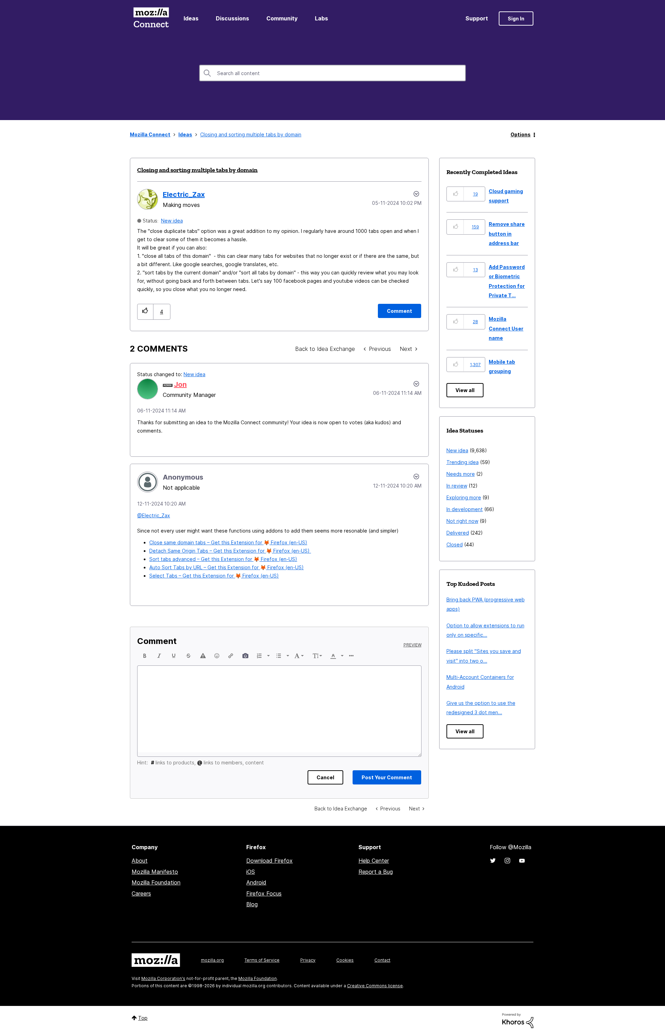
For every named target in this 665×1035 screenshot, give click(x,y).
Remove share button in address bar (507, 233)
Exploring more (463, 497)
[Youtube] (522, 860)
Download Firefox (269, 860)
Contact (382, 960)
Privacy (308, 960)
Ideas (191, 18)
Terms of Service (262, 960)
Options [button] (521, 134)
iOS (250, 871)
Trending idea (462, 462)
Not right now (462, 521)
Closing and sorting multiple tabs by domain (197, 170)
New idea (172, 221)
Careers (141, 893)
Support (477, 18)
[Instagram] (507, 860)
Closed (454, 544)
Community (282, 18)
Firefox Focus (264, 893)
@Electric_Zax (153, 515)
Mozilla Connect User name (506, 328)
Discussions (232, 18)
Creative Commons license (375, 985)
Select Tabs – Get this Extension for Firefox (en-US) (214, 576)
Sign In (516, 18)
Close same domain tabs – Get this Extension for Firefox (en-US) (228, 542)
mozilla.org (212, 960)
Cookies (345, 960)
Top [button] (143, 1018)
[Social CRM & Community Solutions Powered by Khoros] (517, 1020)
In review (456, 486)
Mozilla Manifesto (155, 871)
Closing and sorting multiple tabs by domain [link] (250, 134)
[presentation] (145, 656)
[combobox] (332, 73)
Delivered (457, 533)
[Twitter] (493, 860)
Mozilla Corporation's (163, 978)
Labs (321, 18)
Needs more (460, 474)
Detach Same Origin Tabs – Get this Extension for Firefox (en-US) (230, 551)
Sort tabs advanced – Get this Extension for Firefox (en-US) (223, 559)
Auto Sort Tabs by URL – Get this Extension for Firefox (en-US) (226, 567)
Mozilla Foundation (156, 882)
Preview (413, 645)
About (140, 860)
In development (464, 509)
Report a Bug (375, 871)
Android (256, 882)
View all (465, 390)
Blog (252, 904)
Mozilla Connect (151, 18)
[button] (145, 311)
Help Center (373, 860)
